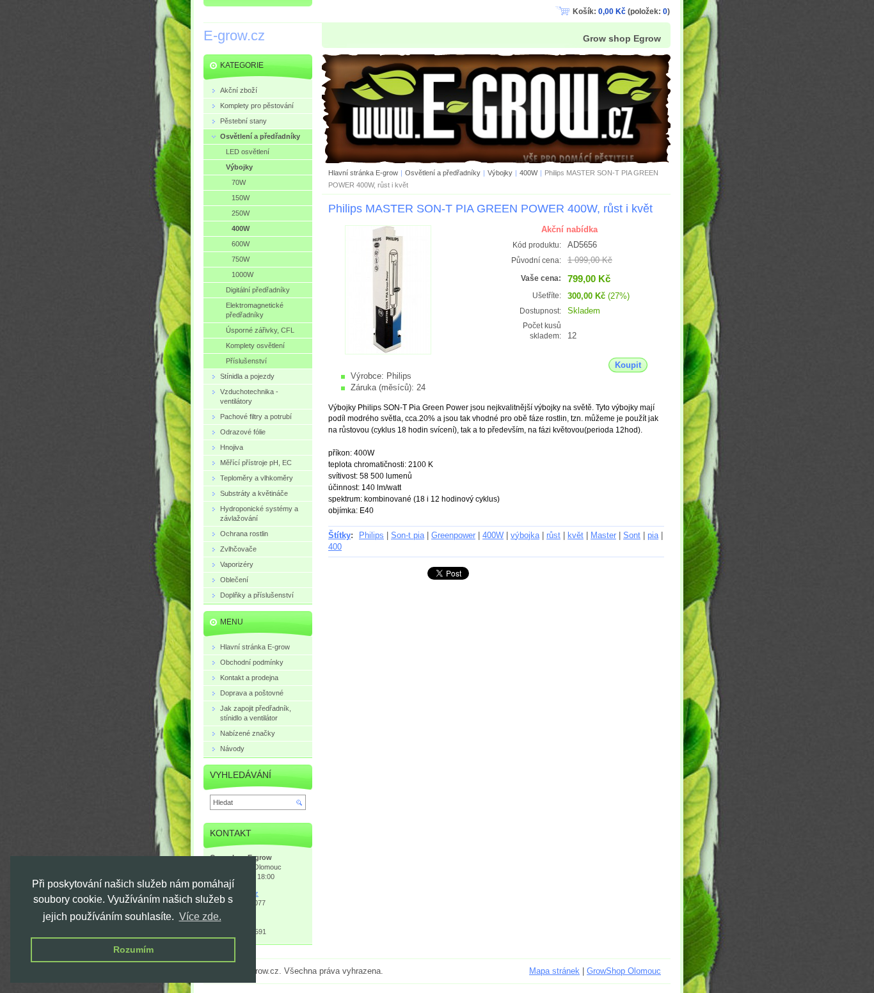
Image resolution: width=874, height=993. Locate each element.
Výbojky (500, 173)
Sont (631, 535)
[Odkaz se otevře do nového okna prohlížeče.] (388, 351)
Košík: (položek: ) (621, 11)
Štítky (339, 535)
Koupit (628, 365)
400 (335, 547)
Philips (371, 535)
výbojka (525, 535)
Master (603, 535)
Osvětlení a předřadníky (443, 173)
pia (653, 535)
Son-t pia (407, 535)
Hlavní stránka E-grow (363, 173)
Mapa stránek (554, 971)
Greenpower (453, 535)
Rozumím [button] (133, 949)
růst (553, 535)
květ (576, 535)
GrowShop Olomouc (624, 971)
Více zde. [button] (200, 916)
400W (528, 173)
